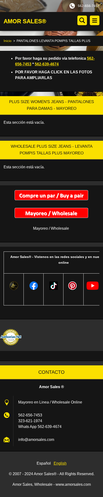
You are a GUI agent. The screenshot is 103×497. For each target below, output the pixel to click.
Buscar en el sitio (82, 20)
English (60, 463)
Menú (94, 20)
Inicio (7, 41)
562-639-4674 (47, 64)
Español (44, 463)
